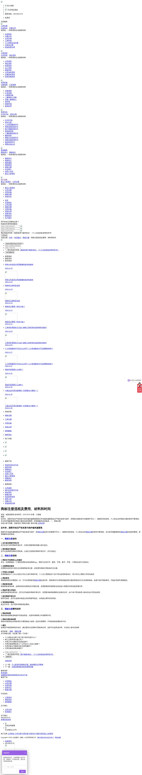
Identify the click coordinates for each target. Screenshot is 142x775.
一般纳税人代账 (11, 97)
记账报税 (4, 85)
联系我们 (8, 712)
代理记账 (4, 82)
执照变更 (8, 66)
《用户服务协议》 (25, 654)
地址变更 (12, 55)
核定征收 (8, 467)
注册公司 (12, 28)
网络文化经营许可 (11, 138)
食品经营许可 (10, 142)
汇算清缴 (12, 85)
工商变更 (4, 53)
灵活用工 (8, 169)
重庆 (5, 675)
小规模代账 (9, 95)
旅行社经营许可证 (11, 490)
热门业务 (4, 179)
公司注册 (15, 182)
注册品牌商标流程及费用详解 (22, 667)
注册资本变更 (10, 74)
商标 (11, 631)
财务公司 (8, 499)
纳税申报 (8, 104)
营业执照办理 (10, 47)
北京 (19, 675)
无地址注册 (9, 45)
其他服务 (4, 150)
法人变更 (8, 68)
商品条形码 (9, 131)
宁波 (25, 675)
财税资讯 (8, 700)
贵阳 (9, 675)
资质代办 (4, 112)
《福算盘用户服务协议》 (21, 233)
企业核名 (4, 28)
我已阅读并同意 (13, 250)
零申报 (7, 102)
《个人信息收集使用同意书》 (41, 233)
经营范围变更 (10, 76)
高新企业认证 (10, 144)
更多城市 (4, 673)
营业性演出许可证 (11, 465)
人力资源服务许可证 (12, 444)
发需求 (7, 18)
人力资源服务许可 (11, 124)
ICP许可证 (4, 114)
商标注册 (8, 167)
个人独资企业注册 (11, 43)
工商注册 (4, 26)
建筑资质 (8, 135)
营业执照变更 (10, 497)
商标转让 (12, 152)
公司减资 (8, 488)
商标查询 (8, 165)
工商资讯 (8, 697)
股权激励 (8, 163)
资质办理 (8, 211)
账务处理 (8, 106)
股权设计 (4, 152)
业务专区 (8, 213)
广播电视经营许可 (11, 133)
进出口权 (13, 114)
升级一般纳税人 (11, 99)
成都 (2, 675)
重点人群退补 (10, 174)
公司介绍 (8, 709)
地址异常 (8, 492)
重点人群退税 (10, 476)
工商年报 (8, 41)
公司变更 (4, 55)
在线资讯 (8, 741)
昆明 (15, 675)
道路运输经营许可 (11, 140)
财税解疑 (8, 702)
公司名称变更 (10, 72)
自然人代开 (9, 171)
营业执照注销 (10, 503)
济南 (12, 675)
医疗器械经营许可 (11, 129)
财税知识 (8, 216)
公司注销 (8, 38)
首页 (6, 200)
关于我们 (8, 218)
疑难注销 (8, 494)
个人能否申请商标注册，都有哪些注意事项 (27, 664)
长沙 (22, 675)
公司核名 (8, 449)
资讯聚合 (17, 238)
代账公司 (8, 501)
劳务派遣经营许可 (11, 127)
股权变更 (8, 70)
